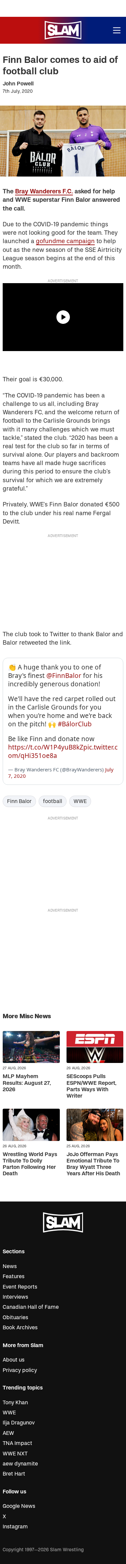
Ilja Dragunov (19, 1423)
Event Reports (20, 1287)
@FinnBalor (63, 675)
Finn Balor (19, 801)
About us (14, 1360)
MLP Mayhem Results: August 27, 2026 (27, 1082)
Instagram (15, 1527)
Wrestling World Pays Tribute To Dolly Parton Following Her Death (30, 1164)
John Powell (18, 84)
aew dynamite (20, 1464)
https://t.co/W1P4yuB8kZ (45, 747)
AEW (8, 1433)
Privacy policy (20, 1370)
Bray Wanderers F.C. (44, 191)
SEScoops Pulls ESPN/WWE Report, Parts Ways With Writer (91, 1086)
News (10, 1266)
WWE (80, 801)
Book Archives (20, 1328)
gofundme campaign (65, 241)
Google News (19, 1506)
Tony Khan (15, 1403)
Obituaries (15, 1317)
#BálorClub (75, 724)
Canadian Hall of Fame (31, 1307)
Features (14, 1276)
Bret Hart (14, 1474)
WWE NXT (15, 1454)
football (52, 801)
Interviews (15, 1297)
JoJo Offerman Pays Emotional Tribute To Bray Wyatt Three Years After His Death (93, 1164)
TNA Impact (17, 1443)
